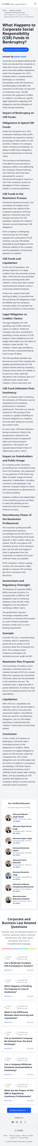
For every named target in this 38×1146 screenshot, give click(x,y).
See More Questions (18, 1110)
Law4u (30, 1141)
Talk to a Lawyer (14, 1136)
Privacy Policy (23, 1138)
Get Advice (16, 821)
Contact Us (13, 1138)
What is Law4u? (27, 1136)
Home (5, 10)
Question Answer (15, 10)
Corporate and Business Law (15, 12)
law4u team (20, 56)
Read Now (8, 970)
